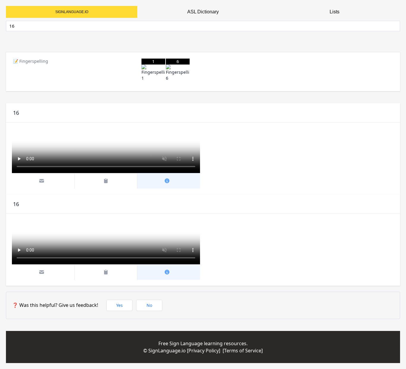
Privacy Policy (203, 350)
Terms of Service (242, 350)
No (149, 305)
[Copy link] (106, 181)
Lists (334, 11)
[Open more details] (168, 181)
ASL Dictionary (203, 11)
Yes (119, 305)
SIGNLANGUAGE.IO (71, 12)
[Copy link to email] (43, 181)
